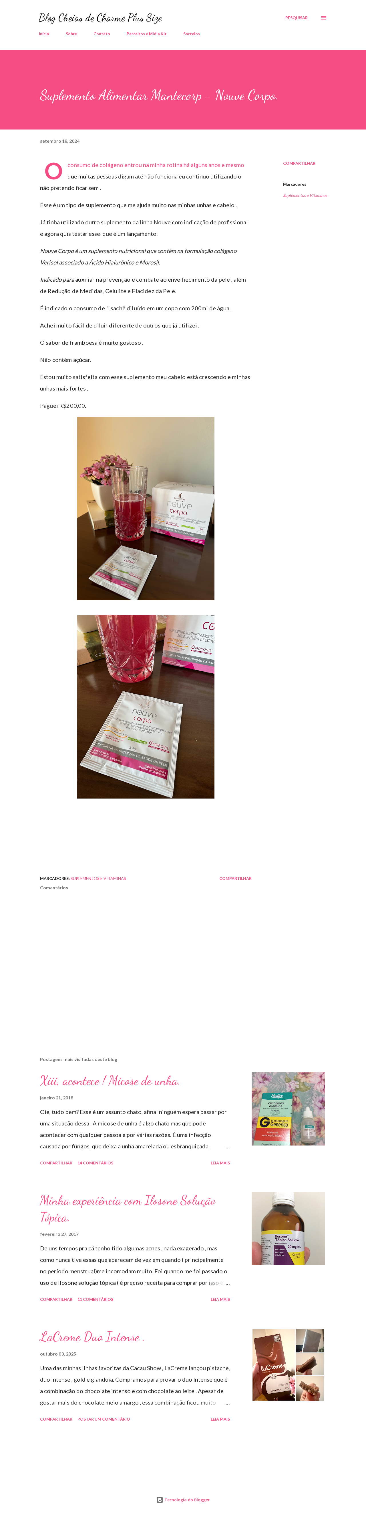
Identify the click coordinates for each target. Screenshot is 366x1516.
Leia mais (220, 1162)
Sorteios (191, 33)
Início (44, 33)
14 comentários (95, 1162)
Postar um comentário (103, 1419)
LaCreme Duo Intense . (92, 1336)
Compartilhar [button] (299, 163)
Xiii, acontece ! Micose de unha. (110, 1080)
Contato (102, 33)
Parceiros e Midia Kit (147, 33)
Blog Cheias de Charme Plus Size (100, 17)
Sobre (71, 33)
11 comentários (95, 1299)
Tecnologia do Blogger (186, 1500)
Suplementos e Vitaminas (305, 195)
